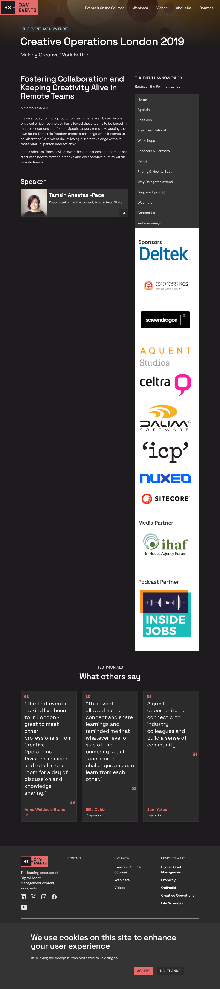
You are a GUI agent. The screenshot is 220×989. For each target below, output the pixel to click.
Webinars (140, 8)
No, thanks (170, 971)
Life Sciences (172, 903)
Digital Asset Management (172, 870)
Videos (161, 8)
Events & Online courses (127, 870)
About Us (183, 8)
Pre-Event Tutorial (152, 130)
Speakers (145, 120)
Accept (143, 971)
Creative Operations (177, 895)
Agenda (144, 109)
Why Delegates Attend (155, 182)
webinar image (149, 223)
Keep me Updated (152, 192)
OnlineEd (168, 887)
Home (142, 99)
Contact (206, 8)
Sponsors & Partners (154, 151)
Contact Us (146, 213)
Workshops (146, 140)
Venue (142, 161)
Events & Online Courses (104, 8)
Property (168, 880)
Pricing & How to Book (155, 171)
